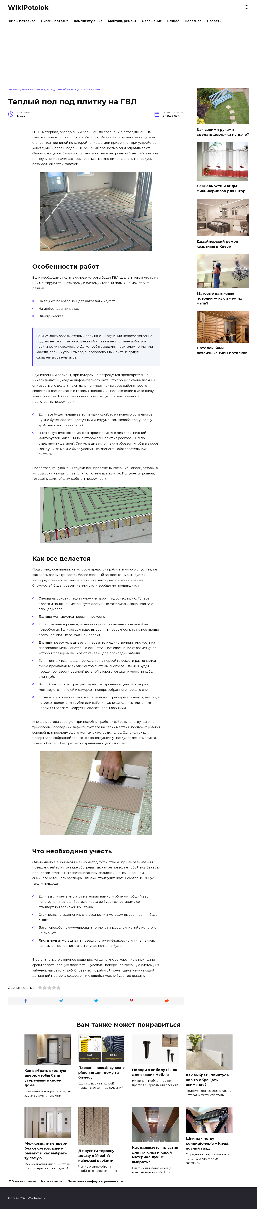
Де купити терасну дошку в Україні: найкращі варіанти (96, 1155)
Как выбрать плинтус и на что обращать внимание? (208, 1080)
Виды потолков (22, 21)
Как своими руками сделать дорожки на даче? (223, 132)
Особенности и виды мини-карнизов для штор (221, 188)
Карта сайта (51, 1181)
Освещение (152, 21)
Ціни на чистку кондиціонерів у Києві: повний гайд (207, 1143)
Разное (173, 21)
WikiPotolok (28, 7)
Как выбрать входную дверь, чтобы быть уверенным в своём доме (45, 1078)
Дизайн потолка (55, 21)
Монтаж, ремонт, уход (38, 89)
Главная (14, 89)
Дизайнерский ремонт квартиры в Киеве (218, 244)
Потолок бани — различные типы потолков (222, 350)
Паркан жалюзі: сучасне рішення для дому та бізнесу (101, 1072)
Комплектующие (88, 21)
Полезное (193, 21)
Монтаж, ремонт (122, 21)
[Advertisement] (128, 56)
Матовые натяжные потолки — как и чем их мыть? (219, 298)
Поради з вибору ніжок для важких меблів (154, 1072)
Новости (214, 21)
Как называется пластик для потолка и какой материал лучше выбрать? (155, 1154)
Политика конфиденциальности (95, 1181)
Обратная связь (22, 1181)
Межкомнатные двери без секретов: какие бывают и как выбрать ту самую (45, 1150)
